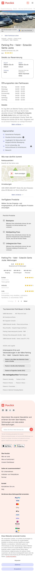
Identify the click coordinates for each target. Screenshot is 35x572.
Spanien (10, 38)
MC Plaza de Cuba (21, 313)
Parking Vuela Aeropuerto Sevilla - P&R (14, 331)
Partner (3, 477)
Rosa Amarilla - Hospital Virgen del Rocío (15, 328)
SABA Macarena (8, 313)
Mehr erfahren (16, 124)
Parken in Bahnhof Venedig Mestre (13, 390)
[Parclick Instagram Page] (2, 410)
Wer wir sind (5, 456)
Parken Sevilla (17, 38)
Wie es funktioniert (7, 459)
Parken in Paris (20, 379)
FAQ (2, 489)
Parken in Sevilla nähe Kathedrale (15, 366)
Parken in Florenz (8, 383)
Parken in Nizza (21, 383)
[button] (23, 137)
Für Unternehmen (7, 471)
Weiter (25, 301)
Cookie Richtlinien (11, 556)
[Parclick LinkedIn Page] (6, 410)
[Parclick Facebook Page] (10, 410)
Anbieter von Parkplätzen (10, 474)
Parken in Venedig (8, 379)
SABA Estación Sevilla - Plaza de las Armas (15, 324)
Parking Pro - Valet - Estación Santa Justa (11, 40)
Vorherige (10, 301)
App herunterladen (26, 30)
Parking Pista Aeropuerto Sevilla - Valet (14, 335)
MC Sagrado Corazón (9, 320)
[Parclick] (7, 3)
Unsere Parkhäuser (7, 462)
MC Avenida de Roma (9, 317)
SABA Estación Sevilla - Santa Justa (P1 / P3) (16, 338)
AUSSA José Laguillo (9, 345)
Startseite (3, 38)
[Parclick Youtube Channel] (13, 410)
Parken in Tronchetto (9, 386)
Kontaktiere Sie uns (7, 486)
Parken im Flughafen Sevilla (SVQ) (15, 370)
